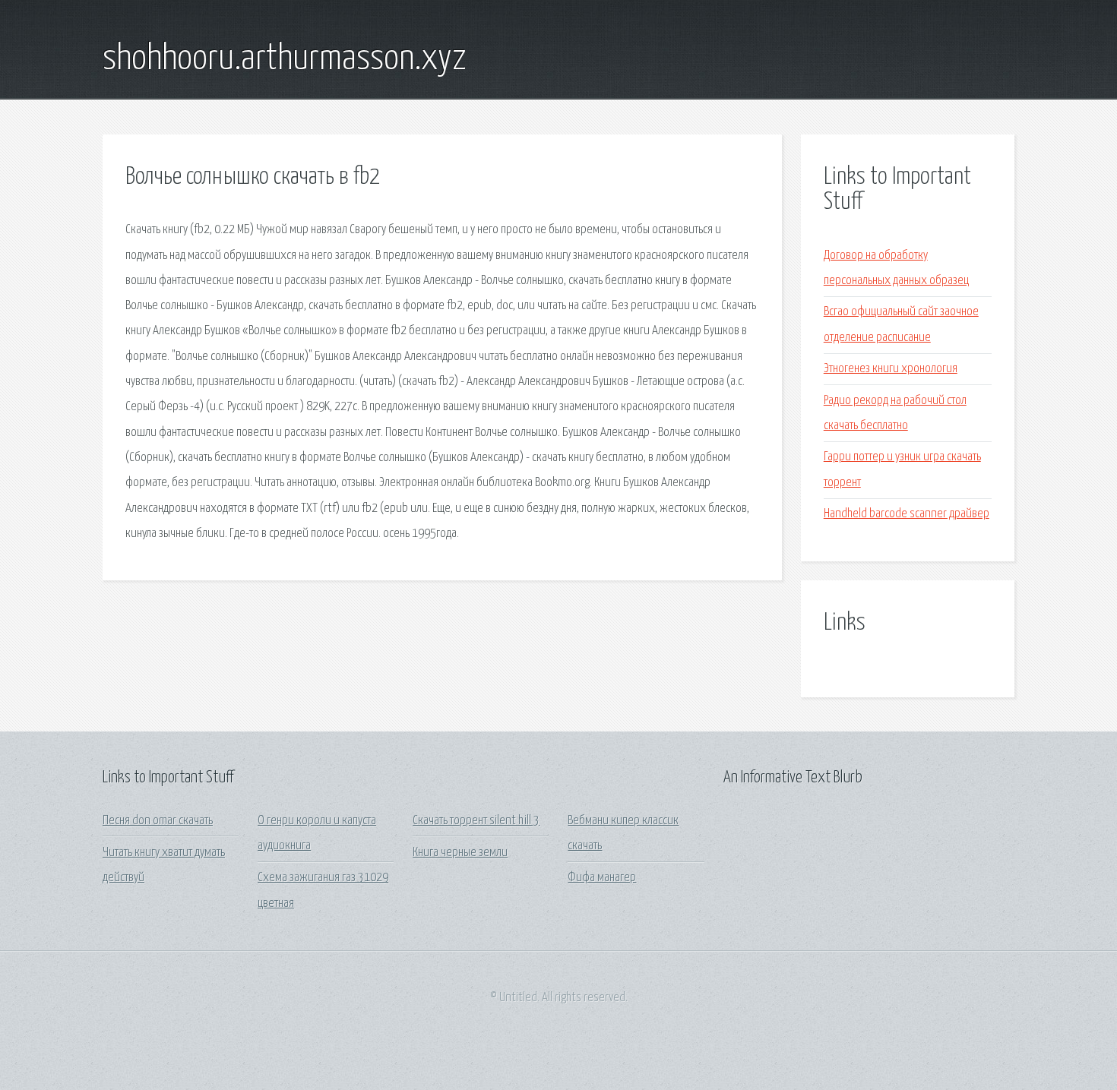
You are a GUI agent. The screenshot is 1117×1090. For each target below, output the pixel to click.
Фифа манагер (602, 877)
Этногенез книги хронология (890, 368)
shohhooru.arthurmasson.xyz (285, 59)
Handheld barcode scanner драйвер (906, 513)
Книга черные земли (460, 852)
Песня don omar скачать (158, 820)
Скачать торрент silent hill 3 (476, 820)
